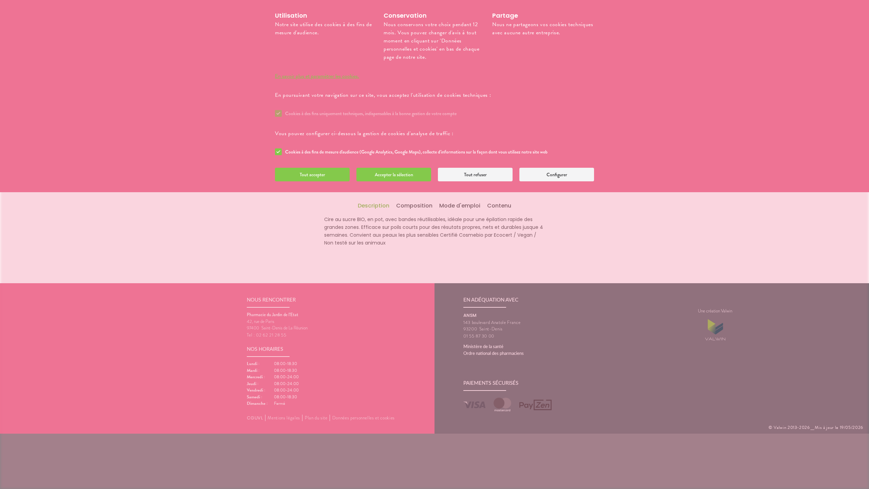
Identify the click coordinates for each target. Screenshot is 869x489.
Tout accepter (312, 174)
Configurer (557, 174)
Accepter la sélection (394, 174)
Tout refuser (475, 174)
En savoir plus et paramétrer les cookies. (317, 76)
